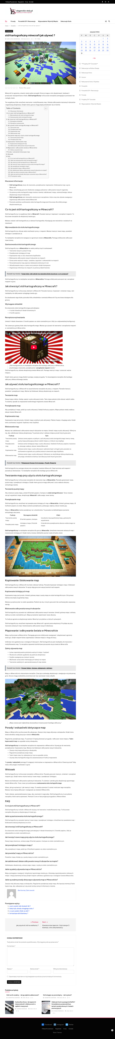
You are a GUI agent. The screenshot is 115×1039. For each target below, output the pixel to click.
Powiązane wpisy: (16, 176)
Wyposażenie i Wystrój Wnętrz (48, 21)
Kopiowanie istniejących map (18, 143)
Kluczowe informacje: (16, 111)
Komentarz (11, 946)
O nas (26, 2)
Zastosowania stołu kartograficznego (21, 117)
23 (107, 47)
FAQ (8, 156)
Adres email (34, 969)
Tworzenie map (14, 127)
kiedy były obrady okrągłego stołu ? (21, 908)
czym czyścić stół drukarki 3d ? (20, 906)
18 (86, 47)
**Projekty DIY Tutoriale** (89, 64)
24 (82, 50)
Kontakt (31, 2)
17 (81, 47)
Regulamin (21, 2)
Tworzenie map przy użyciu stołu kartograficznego (24, 135)
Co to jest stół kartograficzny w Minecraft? (21, 113)
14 (99, 44)
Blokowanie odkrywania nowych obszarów (23, 145)
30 (108, 50)
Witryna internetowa (60, 969)
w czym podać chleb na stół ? (19, 911)
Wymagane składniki (16, 121)
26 (90, 50)
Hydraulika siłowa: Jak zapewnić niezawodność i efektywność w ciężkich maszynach (25, 1004)
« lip (94, 58)
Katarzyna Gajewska (14, 997)
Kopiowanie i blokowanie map (17, 141)
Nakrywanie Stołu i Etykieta (90, 81)
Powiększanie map (16, 129)
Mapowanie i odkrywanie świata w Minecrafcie (22, 148)
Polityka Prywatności (11, 2)
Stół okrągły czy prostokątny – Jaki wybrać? (57, 995)
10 (81, 44)
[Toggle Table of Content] (45, 108)
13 (94, 44)
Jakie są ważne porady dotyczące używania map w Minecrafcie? (29, 174)
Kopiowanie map (15, 131)
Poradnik (9, 31)
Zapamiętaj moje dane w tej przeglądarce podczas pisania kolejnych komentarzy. (35, 976)
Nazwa (9, 969)
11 (85, 44)
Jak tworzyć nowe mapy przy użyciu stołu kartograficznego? (28, 164)
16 (107, 44)
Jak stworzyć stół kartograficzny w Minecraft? (22, 119)
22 (103, 47)
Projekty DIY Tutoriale (88, 99)
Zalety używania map (16, 150)
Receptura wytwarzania (17, 123)
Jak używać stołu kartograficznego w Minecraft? (23, 125)
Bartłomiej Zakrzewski (13, 39)
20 (95, 47)
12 (90, 44)
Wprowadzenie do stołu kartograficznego (22, 115)
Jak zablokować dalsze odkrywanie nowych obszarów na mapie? (28, 170)
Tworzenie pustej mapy (16, 137)
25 (86, 50)
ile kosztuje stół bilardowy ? (18, 913)
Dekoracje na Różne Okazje (90, 68)
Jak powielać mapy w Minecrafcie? (20, 168)
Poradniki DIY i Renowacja (26, 21)
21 (99, 47)
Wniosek (10, 154)
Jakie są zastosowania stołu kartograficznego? (24, 160)
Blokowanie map (15, 133)
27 (94, 50)
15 (103, 44)
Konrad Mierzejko (22, 1008)
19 (90, 47)
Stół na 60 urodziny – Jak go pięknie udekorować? (22, 995)
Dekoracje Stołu (66, 21)
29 (103, 50)
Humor (83, 77)
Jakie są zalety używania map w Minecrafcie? (23, 172)
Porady (13, 21)
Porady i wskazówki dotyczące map (18, 152)
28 (99, 50)
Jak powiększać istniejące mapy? (20, 166)
